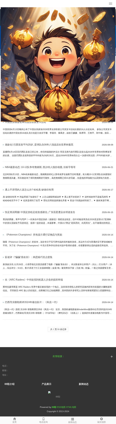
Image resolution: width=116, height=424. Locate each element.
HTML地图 (71, 407)
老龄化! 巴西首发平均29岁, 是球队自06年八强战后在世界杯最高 (39, 144)
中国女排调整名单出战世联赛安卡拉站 (25, 122)
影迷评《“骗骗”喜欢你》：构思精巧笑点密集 (28, 257)
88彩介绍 (9, 384)
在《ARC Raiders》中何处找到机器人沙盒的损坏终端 (34, 279)
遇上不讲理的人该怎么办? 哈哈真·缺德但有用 (29, 189)
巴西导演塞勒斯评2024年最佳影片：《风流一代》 (32, 302)
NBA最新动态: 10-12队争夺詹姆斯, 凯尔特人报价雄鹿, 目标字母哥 (40, 167)
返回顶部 (101, 422)
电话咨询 (43, 422)
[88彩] (58, 4)
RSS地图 (61, 407)
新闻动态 (72, 422)
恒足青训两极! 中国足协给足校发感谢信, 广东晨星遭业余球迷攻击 (40, 212)
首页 (14, 422)
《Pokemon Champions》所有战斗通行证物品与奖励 (33, 234)
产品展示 (46, 384)
